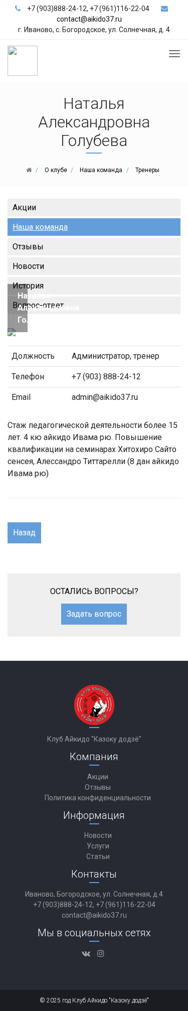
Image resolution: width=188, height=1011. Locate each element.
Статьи (98, 856)
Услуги (98, 846)
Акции (24, 207)
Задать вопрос (94, 614)
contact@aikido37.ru (89, 19)
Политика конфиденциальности (98, 798)
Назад (24, 532)
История (28, 286)
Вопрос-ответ (38, 305)
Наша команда (40, 227)
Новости (28, 266)
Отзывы (28, 246)
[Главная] (29, 170)
